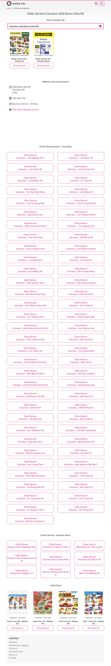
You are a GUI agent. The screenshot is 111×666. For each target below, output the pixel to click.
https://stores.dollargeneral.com (25, 109)
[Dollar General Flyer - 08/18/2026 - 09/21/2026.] (44, 43)
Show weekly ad (19, 65)
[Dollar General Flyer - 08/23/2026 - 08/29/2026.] (19, 43)
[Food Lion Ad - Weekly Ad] (68, 602)
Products (13, 648)
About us (13, 654)
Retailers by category (19, 645)
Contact (12, 657)
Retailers (13, 642)
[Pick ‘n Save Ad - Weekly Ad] (93, 602)
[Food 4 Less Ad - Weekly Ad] (17, 602)
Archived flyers (16, 651)
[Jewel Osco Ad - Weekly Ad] (43, 602)
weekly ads (18, 3)
